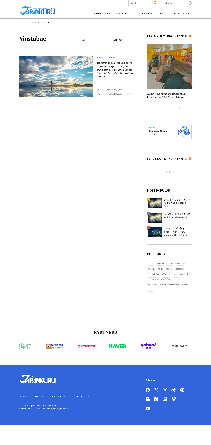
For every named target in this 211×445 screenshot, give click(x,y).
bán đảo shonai (105, 94)
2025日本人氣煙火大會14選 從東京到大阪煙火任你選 (177, 216)
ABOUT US (24, 396)
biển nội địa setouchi (122, 94)
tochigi (152, 269)
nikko (151, 290)
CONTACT (38, 396)
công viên (185, 274)
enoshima (153, 284)
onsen (171, 264)
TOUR (101, 89)
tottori (176, 279)
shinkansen (174, 284)
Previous (158, 107)
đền (164, 274)
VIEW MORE (181, 36)
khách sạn (181, 264)
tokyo (151, 264)
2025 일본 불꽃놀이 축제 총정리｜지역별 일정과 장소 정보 (177, 203)
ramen (163, 284)
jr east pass (153, 279)
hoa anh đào (154, 274)
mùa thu (161, 264)
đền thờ (186, 284)
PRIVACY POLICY (84, 396)
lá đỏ (161, 269)
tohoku (180, 269)
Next (180, 107)
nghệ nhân (166, 279)
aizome (122, 89)
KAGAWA (112, 89)
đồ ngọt (170, 269)
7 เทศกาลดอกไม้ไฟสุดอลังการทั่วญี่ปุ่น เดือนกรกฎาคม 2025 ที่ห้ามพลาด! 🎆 (177, 232)
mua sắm (173, 274)
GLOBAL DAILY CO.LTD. (59, 396)
